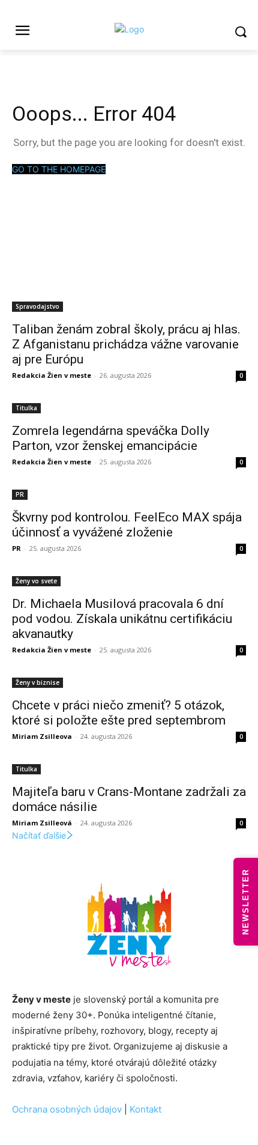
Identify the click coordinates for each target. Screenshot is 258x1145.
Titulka (26, 408)
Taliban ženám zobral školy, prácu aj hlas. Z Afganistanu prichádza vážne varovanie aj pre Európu (126, 344)
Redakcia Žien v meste (51, 375)
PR (20, 494)
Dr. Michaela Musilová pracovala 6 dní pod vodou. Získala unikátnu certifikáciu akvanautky (122, 619)
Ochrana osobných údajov (67, 1109)
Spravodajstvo (37, 306)
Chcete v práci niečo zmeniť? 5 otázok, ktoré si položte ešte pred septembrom (119, 712)
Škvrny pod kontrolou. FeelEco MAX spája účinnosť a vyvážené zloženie (127, 524)
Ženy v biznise (37, 682)
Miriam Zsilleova (42, 736)
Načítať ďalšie (39, 835)
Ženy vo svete (36, 581)
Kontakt (145, 1109)
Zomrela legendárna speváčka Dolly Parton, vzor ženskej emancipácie (110, 438)
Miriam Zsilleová (42, 822)
